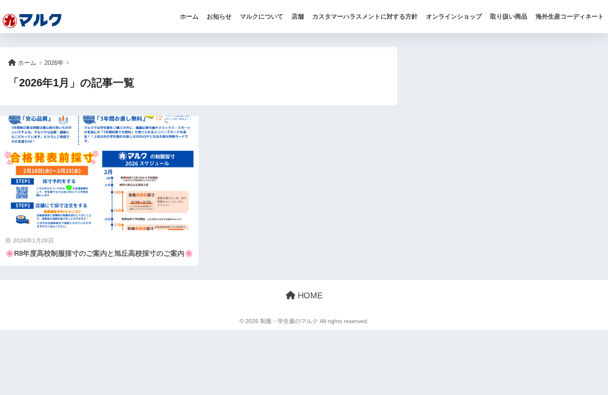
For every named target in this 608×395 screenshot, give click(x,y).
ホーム (189, 16)
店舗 (298, 16)
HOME (309, 295)
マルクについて (261, 16)
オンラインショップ (454, 16)
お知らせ (219, 16)
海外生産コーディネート (570, 16)
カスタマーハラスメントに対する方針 (365, 16)
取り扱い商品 (508, 16)
